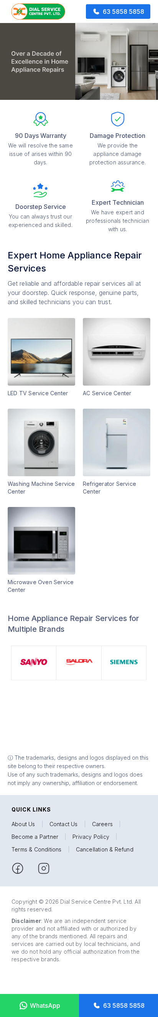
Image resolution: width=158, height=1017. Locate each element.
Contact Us (63, 824)
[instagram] (44, 868)
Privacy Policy (90, 836)
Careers (102, 824)
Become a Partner (35, 836)
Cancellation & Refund (104, 849)
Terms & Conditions (37, 849)
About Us (23, 824)
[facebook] (18, 868)
